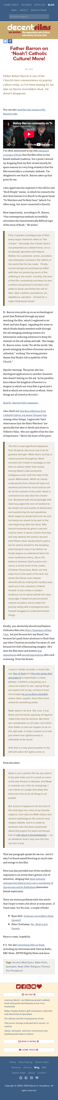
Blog (51, 4)
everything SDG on (30, 945)
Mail (14, 10)
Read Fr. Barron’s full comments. (21, 403)
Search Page (39, 10)
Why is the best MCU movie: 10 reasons (26, 1024)
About (24, 10)
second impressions (32, 655)
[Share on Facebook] (10, 41)
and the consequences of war (24, 1018)
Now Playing (25, 1062)
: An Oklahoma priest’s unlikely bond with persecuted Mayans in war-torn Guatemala (27, 1003)
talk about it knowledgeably (31, 835)
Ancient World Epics (23, 962)
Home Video (11, 4)
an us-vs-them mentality (35, 694)
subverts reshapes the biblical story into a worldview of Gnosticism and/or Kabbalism (28, 883)
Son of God (19, 673)
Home (12, 1062)
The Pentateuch (14, 970)
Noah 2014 (23, 966)
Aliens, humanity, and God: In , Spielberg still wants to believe (26, 1032)
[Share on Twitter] (5, 41)
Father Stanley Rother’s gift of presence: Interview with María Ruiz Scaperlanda (28, 1012)
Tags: (9, 962)
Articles (39, 4)
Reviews (26, 4)
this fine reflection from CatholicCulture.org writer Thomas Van (25, 413)
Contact (42, 1072)
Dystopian (11, 966)
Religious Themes (40, 966)
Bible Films (41, 962)
